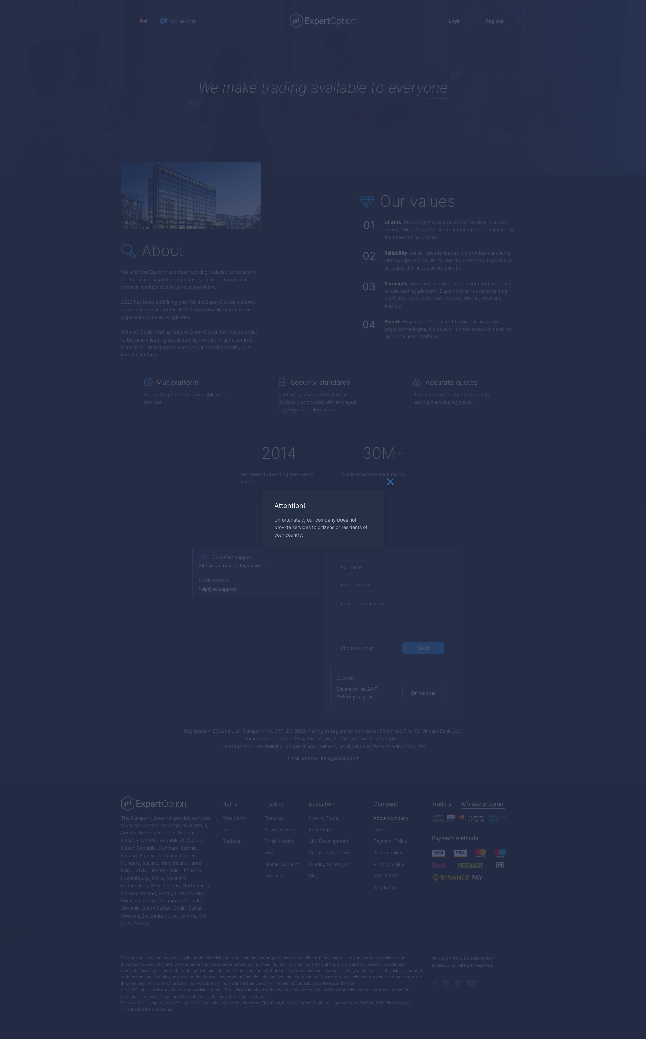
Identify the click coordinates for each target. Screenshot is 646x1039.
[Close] (390, 483)
